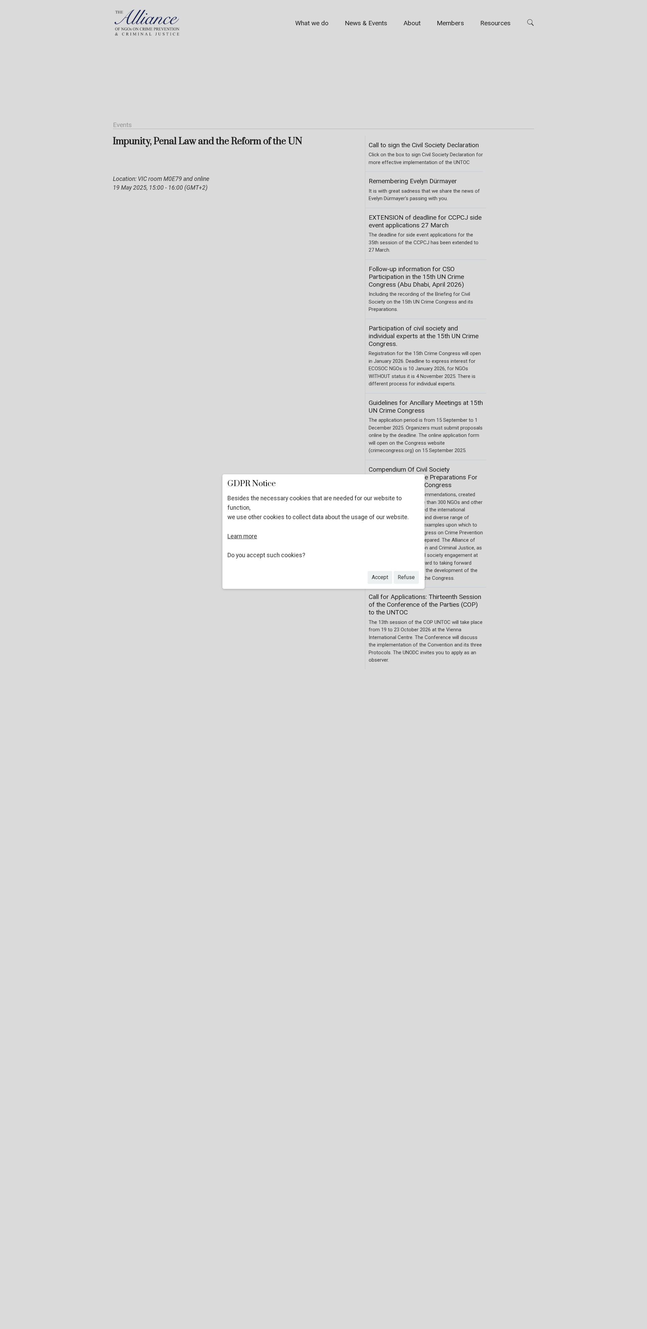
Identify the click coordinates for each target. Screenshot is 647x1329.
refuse (406, 577)
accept (380, 577)
